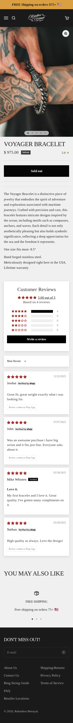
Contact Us (11, 675)
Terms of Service (52, 683)
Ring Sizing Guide (16, 683)
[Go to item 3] (36, 133)
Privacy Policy (50, 675)
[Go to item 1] (28, 133)
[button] (19, 311)
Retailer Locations (16, 698)
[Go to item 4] (40, 133)
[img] (17, 377)
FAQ (7, 691)
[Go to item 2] (32, 133)
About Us (10, 668)
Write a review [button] (36, 339)
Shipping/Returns (52, 668)
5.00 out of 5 (46, 297)
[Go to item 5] (45, 133)
